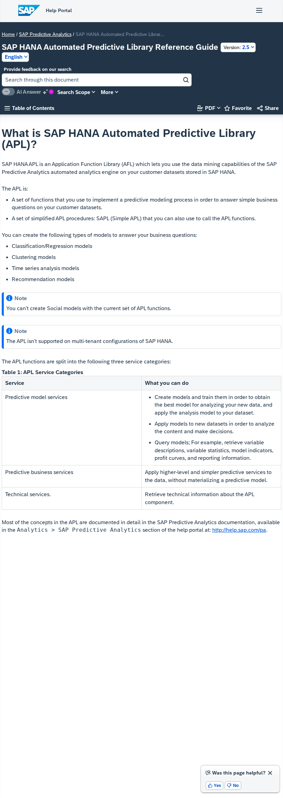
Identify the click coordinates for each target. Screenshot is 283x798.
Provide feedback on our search (37, 69)
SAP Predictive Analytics (45, 34)
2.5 (236, 47)
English (13, 57)
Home (8, 34)
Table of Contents (29, 108)
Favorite (238, 108)
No (233, 785)
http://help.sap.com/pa (239, 530)
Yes (214, 785)
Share (268, 108)
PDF (206, 108)
